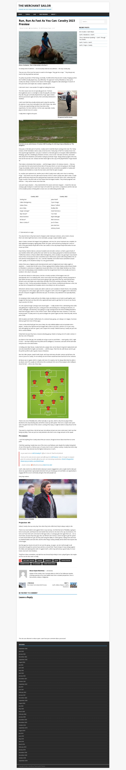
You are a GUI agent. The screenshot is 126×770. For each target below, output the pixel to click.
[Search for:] (93, 21)
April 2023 (21, 651)
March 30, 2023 (47, 465)
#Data (22, 461)
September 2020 (23, 700)
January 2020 (22, 717)
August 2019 (22, 730)
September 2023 (23, 648)
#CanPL (64, 459)
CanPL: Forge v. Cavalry (85, 45)
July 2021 (21, 687)
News (20, 14)
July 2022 (21, 665)
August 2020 (22, 703)
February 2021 (22, 692)
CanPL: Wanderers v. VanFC (86, 34)
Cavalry (39, 560)
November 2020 (23, 698)
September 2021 (23, 684)
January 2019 (22, 749)
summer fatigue (24, 564)
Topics (27, 14)
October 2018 (22, 758)
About (53, 14)
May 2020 (21, 708)
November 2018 (23, 755)
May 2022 (21, 670)
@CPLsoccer (54, 457)
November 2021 (23, 678)
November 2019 (23, 722)
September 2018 (23, 760)
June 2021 (21, 689)
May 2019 (21, 739)
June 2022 (21, 667)
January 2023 (22, 654)
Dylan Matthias (34, 28)
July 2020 (21, 706)
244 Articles (49, 571)
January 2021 (22, 695)
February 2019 (22, 747)
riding (56, 560)
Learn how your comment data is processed (53, 638)
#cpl (25, 461)
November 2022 (23, 657)
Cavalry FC (48, 560)
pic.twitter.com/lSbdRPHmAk (35, 461)
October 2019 (22, 725)
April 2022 (21, 673)
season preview (65, 560)
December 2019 (23, 719)
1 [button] (64, 72)
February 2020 (22, 714)
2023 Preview (43, 14)
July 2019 (21, 733)
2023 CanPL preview (28, 560)
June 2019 (21, 736)
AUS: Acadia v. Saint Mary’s (86, 32)
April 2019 (21, 741)
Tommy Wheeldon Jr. (50, 564)
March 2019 (22, 744)
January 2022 (22, 676)
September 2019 (23, 728)
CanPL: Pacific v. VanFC (85, 42)
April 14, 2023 (24, 28)
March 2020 (22, 711)
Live (34, 14)
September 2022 (23, 659)
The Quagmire (36, 564)
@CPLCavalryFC (36, 453)
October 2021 (22, 681)
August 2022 (22, 662)
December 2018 (23, 752)
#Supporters (69, 459)
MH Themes (42, 766)
